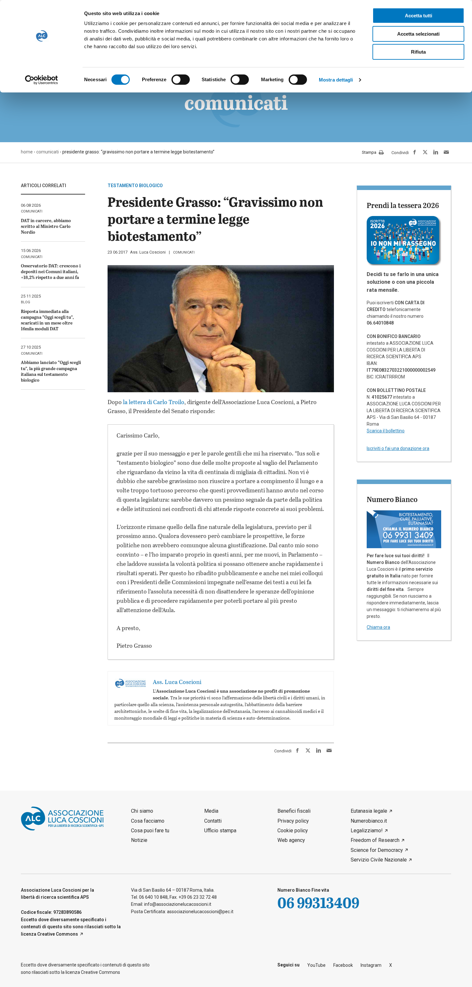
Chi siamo (142, 811)
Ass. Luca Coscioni (148, 252)
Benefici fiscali (293, 811)
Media (211, 811)
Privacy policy (293, 821)
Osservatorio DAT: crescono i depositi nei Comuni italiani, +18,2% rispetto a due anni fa (51, 271)
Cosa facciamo (147, 821)
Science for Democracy (377, 850)
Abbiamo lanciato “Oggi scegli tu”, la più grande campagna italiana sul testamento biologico (51, 371)
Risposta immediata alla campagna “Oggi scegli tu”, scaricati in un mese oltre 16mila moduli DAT (47, 320)
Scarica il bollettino (386, 430)
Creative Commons (57, 934)
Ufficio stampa (220, 830)
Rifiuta (418, 52)
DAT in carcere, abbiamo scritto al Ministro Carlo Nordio (46, 226)
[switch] (180, 79)
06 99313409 (318, 902)
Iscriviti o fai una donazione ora (398, 448)
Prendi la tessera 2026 (403, 205)
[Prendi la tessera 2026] (404, 240)
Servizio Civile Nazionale (379, 860)
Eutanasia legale (369, 811)
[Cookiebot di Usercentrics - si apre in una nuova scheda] (41, 80)
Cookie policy (292, 830)
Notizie (139, 840)
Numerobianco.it (369, 821)
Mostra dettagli (336, 79)
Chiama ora (378, 627)
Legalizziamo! (367, 830)
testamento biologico (135, 185)
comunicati (184, 252)
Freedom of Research (375, 840)
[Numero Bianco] (404, 529)
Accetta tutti (418, 15)
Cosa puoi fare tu (150, 830)
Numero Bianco (392, 499)
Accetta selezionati (418, 34)
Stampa (369, 152)
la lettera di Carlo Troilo (153, 402)
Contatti (213, 821)
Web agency (291, 840)
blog (25, 302)
